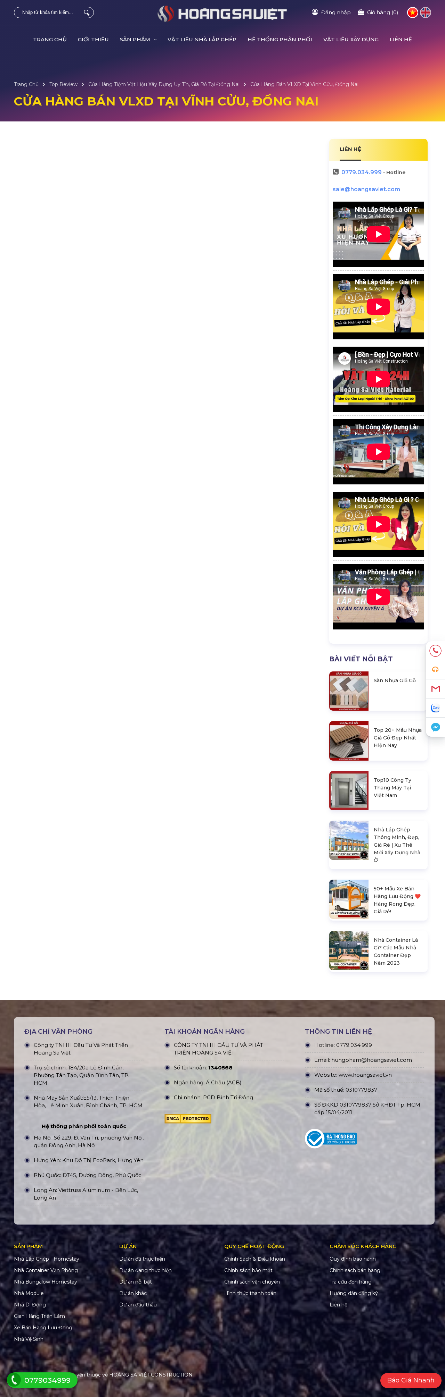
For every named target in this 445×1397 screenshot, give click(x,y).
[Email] (435, 688)
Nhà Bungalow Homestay (45, 1282)
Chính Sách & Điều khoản (254, 1259)
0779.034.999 (361, 172)
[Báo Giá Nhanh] (435, 669)
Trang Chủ (50, 39)
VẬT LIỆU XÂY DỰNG (351, 39)
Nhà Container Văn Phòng (46, 1270)
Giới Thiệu (93, 39)
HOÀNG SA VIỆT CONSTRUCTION (151, 1375)
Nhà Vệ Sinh (28, 1339)
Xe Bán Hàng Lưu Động (43, 1327)
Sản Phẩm (136, 39)
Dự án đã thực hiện (142, 1259)
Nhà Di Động (30, 1305)
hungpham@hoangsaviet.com (371, 1060)
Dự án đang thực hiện (145, 1270)
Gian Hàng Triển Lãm (39, 1316)
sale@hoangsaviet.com (366, 189)
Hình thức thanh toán (250, 1293)
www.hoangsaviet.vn (365, 1075)
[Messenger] (435, 727)
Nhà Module (29, 1293)
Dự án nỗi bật (135, 1282)
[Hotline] (435, 650)
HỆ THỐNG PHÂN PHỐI (280, 39)
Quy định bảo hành (353, 1259)
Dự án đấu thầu (138, 1305)
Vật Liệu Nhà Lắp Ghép (202, 39)
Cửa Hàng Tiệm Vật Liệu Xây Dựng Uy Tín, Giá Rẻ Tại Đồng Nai (164, 84)
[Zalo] (435, 708)
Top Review (63, 84)
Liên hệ (401, 39)
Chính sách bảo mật (248, 1270)
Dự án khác (133, 1293)
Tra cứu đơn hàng (351, 1282)
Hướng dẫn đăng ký (354, 1293)
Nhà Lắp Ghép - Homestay (46, 1259)
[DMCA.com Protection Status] (187, 1120)
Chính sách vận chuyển (252, 1282)
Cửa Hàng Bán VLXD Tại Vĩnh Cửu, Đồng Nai (304, 84)
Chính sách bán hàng (355, 1270)
